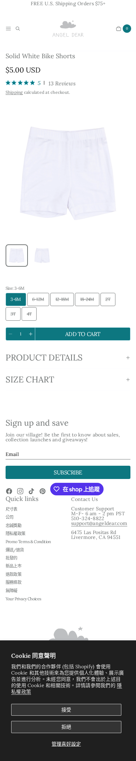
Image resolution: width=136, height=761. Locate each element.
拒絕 (66, 727)
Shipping (14, 92)
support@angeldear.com (99, 523)
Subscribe (68, 472)
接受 (66, 710)
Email (12, 454)
